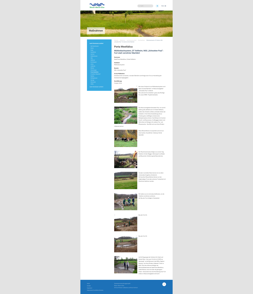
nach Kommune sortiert (96, 43)
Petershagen (94, 70)
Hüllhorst (93, 60)
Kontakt (89, 286)
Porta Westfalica (94, 72)
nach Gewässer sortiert (96, 87)
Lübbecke (93, 66)
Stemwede (93, 82)
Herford (92, 54)
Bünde (92, 48)
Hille (92, 58)
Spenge (92, 80)
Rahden (92, 76)
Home (88, 283)
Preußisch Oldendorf (95, 74)
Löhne (92, 64)
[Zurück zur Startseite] (97, 6)
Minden (92, 68)
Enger (92, 50)
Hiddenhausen (94, 56)
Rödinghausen (94, 78)
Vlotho (92, 84)
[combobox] (145, 5)
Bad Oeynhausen (95, 46)
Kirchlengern (94, 62)
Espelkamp (93, 52)
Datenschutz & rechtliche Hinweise (95, 290)
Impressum (89, 288)
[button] (163, 6)
